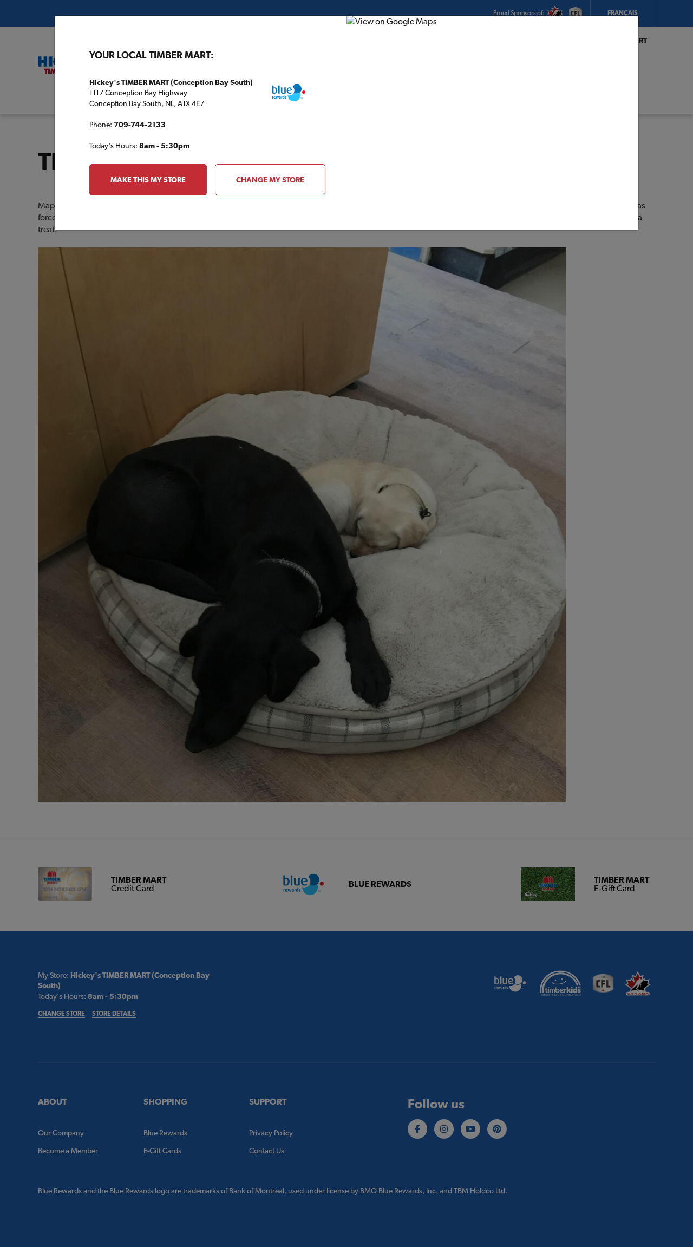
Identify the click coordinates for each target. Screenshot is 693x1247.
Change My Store (270, 179)
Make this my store (148, 179)
